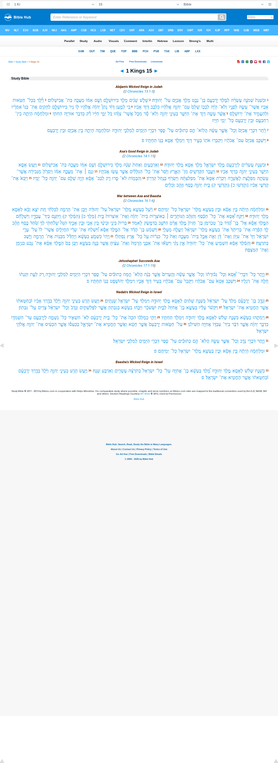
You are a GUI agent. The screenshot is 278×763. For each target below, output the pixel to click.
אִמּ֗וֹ (57, 171)
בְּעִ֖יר (157, 281)
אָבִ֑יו (140, 281)
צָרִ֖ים (42, 307)
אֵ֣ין (182, 243)
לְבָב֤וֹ (205, 106)
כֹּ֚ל (110, 113)
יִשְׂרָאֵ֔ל (191, 229)
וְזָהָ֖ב (180, 185)
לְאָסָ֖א (17, 209)
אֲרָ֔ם (173, 223)
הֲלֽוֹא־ (202, 130)
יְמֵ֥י (223, 120)
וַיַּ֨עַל (149, 209)
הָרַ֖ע (86, 300)
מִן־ (185, 171)
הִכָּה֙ (132, 317)
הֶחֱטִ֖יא (252, 307)
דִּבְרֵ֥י (152, 130)
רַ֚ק (41, 274)
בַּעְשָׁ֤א (138, 209)
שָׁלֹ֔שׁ (222, 317)
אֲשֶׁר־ (254, 106)
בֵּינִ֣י (114, 223)
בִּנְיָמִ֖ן (20, 243)
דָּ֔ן (219, 236)
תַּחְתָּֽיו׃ (151, 140)
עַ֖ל (146, 236)
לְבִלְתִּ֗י (53, 209)
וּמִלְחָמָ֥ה (103, 130)
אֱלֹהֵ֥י (20, 324)
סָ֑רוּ (115, 178)
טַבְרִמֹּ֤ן (210, 223)
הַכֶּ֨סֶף (203, 216)
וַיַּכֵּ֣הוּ (138, 307)
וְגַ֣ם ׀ (89, 171)
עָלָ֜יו (202, 307)
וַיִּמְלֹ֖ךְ (179, 317)
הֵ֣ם (192, 130)
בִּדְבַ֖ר (80, 113)
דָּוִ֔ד (112, 106)
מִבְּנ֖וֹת (60, 236)
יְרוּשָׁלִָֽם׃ (236, 113)
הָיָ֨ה (214, 106)
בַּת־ (68, 100)
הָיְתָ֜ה (243, 209)
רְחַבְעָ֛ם (262, 120)
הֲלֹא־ (204, 341)
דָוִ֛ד (203, 113)
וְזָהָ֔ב (16, 223)
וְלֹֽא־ (154, 113)
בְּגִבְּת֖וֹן (114, 307)
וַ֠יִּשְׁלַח (93, 229)
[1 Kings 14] (5, 355)
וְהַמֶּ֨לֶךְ (245, 243)
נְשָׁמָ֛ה (53, 317)
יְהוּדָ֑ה (117, 130)
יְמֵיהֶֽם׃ (163, 209)
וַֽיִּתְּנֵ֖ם (56, 216)
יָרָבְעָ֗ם (243, 300)
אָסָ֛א (23, 164)
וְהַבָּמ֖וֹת (134, 178)
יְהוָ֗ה (134, 216)
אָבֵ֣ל (204, 236)
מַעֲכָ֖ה (79, 100)
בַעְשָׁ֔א (126, 307)
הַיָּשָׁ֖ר (184, 113)
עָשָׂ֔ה (213, 130)
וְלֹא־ (223, 106)
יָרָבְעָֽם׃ (52, 130)
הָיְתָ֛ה (89, 130)
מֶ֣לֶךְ (221, 164)
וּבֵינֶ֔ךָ (105, 223)
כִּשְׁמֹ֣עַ (96, 236)
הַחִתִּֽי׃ (57, 113)
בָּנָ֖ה (95, 243)
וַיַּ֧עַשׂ (32, 164)
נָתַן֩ (104, 106)
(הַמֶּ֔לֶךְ (74, 216)
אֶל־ (243, 223)
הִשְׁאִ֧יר (74, 317)
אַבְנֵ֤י (147, 243)
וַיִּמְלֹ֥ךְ (145, 300)
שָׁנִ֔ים (133, 100)
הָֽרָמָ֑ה (38, 236)
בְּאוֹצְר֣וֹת (157, 216)
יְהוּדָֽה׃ (157, 100)
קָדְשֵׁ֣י (263, 185)
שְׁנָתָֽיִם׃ (110, 300)
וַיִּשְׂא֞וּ (166, 243)
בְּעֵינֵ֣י (173, 113)
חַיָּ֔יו (96, 113)
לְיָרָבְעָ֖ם (233, 164)
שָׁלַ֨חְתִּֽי (52, 223)
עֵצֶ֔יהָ (114, 243)
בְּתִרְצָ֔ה (134, 370)
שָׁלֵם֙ (195, 106)
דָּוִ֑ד (189, 140)
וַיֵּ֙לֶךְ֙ (57, 300)
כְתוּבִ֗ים (115, 274)
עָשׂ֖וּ (114, 171)
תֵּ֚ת (43, 209)
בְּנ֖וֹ (105, 281)
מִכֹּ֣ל (138, 113)
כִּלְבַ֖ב (155, 106)
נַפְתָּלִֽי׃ (120, 236)
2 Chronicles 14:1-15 (139, 156)
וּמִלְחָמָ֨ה (41, 113)
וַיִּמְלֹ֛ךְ (180, 140)
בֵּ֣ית (207, 185)
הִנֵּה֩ (63, 223)
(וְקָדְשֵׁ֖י (223, 185)
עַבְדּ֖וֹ (217, 324)
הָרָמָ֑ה (65, 209)
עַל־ (167, 100)
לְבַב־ (100, 178)
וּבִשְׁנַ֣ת (260, 164)
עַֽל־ (33, 307)
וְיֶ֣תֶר (261, 274)
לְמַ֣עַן (120, 106)
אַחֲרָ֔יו (16, 106)
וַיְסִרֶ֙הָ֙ (48, 171)
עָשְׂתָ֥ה (262, 178)
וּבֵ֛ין (218, 209)
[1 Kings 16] (273, 355)
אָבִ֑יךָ (73, 223)
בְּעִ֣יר (198, 140)
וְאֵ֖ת (212, 236)
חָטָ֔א (133, 324)
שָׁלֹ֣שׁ (144, 100)
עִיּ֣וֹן (236, 236)
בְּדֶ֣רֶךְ (47, 300)
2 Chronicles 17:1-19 (139, 265)
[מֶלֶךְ (91, 216)
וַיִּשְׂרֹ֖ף (173, 178)
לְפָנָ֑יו (233, 106)
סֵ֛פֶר (161, 130)
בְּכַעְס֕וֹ (73, 324)
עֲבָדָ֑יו (36, 216)
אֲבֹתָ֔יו (229, 140)
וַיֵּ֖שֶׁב (28, 236)
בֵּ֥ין (80, 130)
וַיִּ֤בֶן (75, 243)
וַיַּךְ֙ (252, 236)
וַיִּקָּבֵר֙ (188, 281)
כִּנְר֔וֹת (155, 236)
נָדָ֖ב (243, 341)
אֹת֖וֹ (207, 140)
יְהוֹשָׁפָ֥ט (117, 281)
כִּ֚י (128, 106)
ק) (214, 185)
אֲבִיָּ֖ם (176, 100)
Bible (10, 62)
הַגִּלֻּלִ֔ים (136, 171)
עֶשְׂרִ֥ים (121, 370)
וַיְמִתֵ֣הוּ (259, 317)
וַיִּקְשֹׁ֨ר (213, 307)
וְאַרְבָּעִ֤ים (151, 164)
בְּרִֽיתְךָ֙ (236, 229)
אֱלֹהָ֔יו (166, 106)
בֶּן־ (202, 100)
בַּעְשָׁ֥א (208, 209)
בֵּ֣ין (235, 209)
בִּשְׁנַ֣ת (201, 300)
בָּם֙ (67, 243)
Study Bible (20, 62)
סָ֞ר (146, 113)
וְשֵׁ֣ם (98, 100)
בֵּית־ (144, 216)
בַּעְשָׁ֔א (83, 236)
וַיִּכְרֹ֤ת (221, 178)
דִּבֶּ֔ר (235, 324)
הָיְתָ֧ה (28, 113)
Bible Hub (139, 399)
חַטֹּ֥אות (19, 100)
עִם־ (186, 106)
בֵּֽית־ (194, 236)
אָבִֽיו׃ (138, 106)
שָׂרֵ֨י (73, 229)
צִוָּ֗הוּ (117, 113)
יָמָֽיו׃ (36, 178)
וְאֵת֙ (173, 236)
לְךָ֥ (42, 223)
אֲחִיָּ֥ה (206, 324)
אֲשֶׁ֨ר (221, 113)
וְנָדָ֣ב (261, 300)
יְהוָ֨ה (96, 106)
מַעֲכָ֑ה (183, 236)
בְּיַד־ (46, 216)
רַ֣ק (108, 178)
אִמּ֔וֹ (89, 100)
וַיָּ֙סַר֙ (165, 171)
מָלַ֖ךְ (124, 100)
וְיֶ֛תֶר (261, 341)
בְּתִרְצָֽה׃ (262, 243)
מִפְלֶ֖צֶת (249, 178)
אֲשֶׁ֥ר (124, 171)
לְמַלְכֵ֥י (132, 341)
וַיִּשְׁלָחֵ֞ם (23, 216)
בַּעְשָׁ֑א (85, 243)
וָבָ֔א (27, 209)
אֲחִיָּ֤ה (177, 370)
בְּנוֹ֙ (25, 106)
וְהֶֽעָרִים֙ (168, 274)
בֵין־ (18, 113)
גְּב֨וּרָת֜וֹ (211, 274)
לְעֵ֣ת (34, 274)
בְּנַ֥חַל (162, 178)
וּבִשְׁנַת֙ (260, 100)
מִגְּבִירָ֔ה (34, 171)
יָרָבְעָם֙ (154, 324)
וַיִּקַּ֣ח (240, 216)
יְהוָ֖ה (53, 178)
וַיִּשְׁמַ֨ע (151, 229)
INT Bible (145, 394)
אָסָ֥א (169, 140)
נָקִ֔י (175, 243)
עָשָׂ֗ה (180, 274)
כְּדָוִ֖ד (234, 171)
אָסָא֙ (210, 178)
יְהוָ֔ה (254, 324)
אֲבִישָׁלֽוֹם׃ (56, 100)
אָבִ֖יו (264, 106)
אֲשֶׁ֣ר (223, 130)
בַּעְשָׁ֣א (214, 229)
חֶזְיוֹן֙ (192, 223)
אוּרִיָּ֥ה (69, 113)
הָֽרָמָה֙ (136, 243)
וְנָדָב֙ (74, 307)
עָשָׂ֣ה (243, 106)
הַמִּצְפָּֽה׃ (251, 249)
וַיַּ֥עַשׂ (95, 300)
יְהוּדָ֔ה (94, 209)
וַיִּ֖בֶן (84, 209)
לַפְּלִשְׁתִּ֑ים (88, 307)
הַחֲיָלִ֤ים (62, 229)
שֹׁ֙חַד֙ (34, 223)
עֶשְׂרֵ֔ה (236, 100)
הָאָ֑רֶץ (175, 171)
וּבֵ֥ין (251, 120)
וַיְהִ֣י (153, 317)
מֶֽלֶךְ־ (196, 209)
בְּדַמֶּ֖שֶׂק (150, 223)
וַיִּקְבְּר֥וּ (217, 140)
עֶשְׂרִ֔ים (247, 164)
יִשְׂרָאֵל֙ (114, 209)
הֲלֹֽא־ (137, 274)
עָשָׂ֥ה (211, 113)
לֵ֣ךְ (266, 229)
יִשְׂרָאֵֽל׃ (229, 307)
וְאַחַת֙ (137, 164)
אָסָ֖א (189, 164)
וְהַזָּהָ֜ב (191, 216)
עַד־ (28, 317)
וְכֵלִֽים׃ (170, 185)
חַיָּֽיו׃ (215, 120)
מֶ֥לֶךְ (179, 164)
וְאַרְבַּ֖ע (107, 370)
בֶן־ (182, 307)
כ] (233, 185)
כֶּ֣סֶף (24, 223)
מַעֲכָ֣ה (68, 171)
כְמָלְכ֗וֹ (143, 317)
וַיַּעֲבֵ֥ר (210, 171)
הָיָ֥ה (81, 178)
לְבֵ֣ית (162, 307)
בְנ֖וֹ (160, 140)
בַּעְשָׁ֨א (195, 370)
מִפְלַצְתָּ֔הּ (188, 178)
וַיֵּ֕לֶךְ (40, 100)
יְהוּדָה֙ (192, 243)
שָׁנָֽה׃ (96, 370)
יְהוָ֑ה (164, 113)
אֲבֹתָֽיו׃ (104, 171)
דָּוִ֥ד (146, 106)
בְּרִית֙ (122, 223)
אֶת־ (33, 106)
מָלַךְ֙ (232, 300)
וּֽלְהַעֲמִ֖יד (260, 113)
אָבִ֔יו (254, 185)
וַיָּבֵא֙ (24, 178)
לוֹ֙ (40, 229)
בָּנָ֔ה (147, 274)
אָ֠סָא (231, 216)
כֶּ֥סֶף (189, 185)
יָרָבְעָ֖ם (240, 120)
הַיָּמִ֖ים (141, 130)
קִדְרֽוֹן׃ (151, 178)
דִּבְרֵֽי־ (243, 274)
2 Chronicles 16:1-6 (139, 201)
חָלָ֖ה (264, 281)
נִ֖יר (71, 106)
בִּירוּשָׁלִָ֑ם (111, 100)
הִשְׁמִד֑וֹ (17, 317)
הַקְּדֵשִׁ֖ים (196, 171)
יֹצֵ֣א (35, 209)
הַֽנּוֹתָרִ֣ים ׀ (175, 216)
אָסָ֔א (48, 243)
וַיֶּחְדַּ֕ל (72, 236)
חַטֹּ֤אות (168, 324)
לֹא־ (123, 178)
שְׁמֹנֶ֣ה (248, 100)
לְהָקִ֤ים (44, 106)
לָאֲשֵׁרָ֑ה (234, 178)
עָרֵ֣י (26, 229)
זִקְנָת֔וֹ (23, 274)
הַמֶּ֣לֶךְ (263, 223)
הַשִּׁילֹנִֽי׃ (194, 324)
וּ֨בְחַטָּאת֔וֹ (24, 300)
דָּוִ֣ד (148, 281)
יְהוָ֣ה (177, 106)
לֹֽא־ (85, 317)
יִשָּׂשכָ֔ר (150, 307)
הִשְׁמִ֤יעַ (221, 243)
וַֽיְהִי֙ (106, 236)
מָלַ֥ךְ (186, 100)
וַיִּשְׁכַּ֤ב (261, 140)
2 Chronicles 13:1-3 (139, 91)
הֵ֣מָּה (127, 274)
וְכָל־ (233, 130)
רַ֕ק (88, 113)
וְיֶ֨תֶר (262, 130)
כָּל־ (230, 120)
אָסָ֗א (90, 178)
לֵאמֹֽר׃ (137, 223)
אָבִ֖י (89, 223)
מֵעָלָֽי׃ (167, 229)
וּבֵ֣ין (82, 223)
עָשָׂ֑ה (215, 341)
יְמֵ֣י (103, 113)
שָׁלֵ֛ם (72, 178)
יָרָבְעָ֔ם (96, 317)
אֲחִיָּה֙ (173, 307)
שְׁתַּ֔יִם (189, 300)
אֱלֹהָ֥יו (86, 106)
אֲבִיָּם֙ (242, 130)
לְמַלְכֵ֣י (129, 130)
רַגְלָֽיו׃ (245, 281)
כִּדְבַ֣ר (263, 324)
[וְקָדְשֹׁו (242, 185)
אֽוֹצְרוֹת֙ (112, 216)
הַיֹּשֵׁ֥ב (163, 223)
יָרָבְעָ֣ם (212, 100)
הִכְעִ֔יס (51, 324)
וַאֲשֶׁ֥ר (122, 324)
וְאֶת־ (124, 216)
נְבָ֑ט (195, 100)
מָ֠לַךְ (206, 370)
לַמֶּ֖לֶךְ (224, 100)
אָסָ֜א (234, 243)
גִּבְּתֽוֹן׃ (23, 307)
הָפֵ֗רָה (257, 229)
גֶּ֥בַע (29, 243)
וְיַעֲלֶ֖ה (178, 229)
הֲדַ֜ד (134, 229)
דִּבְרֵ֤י (253, 130)
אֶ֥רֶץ (130, 236)
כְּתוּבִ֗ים (181, 130)
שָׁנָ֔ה (127, 164)
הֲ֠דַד (227, 223)
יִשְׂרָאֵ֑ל (210, 164)
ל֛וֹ (77, 106)
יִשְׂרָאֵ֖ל (184, 209)
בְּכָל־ (31, 100)
